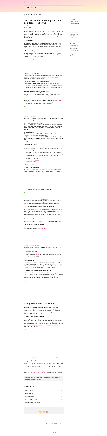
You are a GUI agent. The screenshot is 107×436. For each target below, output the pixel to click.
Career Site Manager (47, 103)
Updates (45, 429)
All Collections (27, 14)
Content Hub (61, 429)
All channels (44, 228)
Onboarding (39, 14)
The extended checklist (74, 32)
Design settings (44, 199)
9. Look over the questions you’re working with (75, 42)
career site (44, 169)
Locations (41, 147)
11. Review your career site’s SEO (74, 51)
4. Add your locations (74, 27)
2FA (27, 124)
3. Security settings (74, 25)
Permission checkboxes (54, 92)
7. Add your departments (75, 37)
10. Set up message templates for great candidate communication (75, 47)
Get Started (33, 14)
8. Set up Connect (73, 40)
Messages (32, 309)
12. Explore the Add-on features (74, 54)
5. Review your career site (75, 30)
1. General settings (74, 21)
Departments (51, 247)
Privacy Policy (54, 429)
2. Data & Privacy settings (75, 23)
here (45, 56)
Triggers (46, 366)
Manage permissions (46, 83)
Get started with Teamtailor (39, 372)
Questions (49, 273)
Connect (37, 160)
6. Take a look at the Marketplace (74, 35)
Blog (49, 429)
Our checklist (72, 19)
